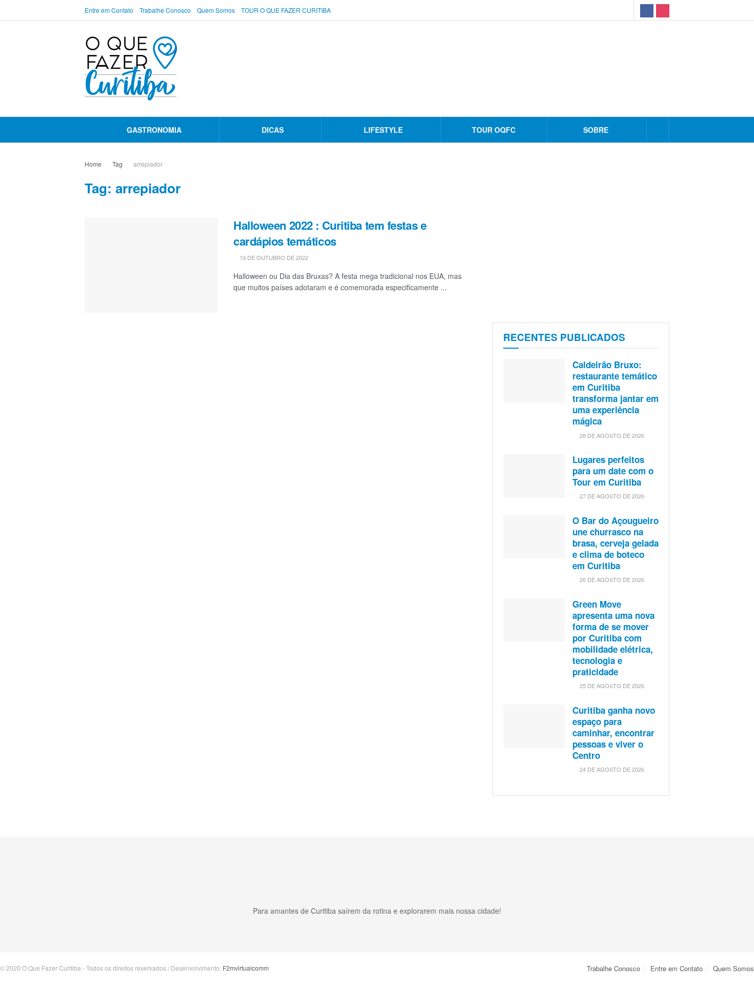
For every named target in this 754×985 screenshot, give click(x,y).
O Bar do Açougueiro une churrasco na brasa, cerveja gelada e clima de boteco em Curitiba (615, 543)
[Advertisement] (580, 230)
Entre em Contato (109, 10)
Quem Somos (216, 10)
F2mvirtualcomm (246, 967)
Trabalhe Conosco (165, 10)
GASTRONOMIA (154, 130)
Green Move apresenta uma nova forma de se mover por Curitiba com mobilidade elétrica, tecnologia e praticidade (613, 638)
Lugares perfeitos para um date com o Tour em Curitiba (612, 470)
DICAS (273, 130)
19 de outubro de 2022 (273, 257)
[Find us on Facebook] (646, 10)
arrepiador (148, 163)
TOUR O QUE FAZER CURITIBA (286, 10)
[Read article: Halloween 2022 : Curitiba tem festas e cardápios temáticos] (151, 265)
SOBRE (595, 130)
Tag (117, 163)
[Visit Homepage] (131, 68)
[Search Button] (658, 130)
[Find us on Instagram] (662, 10)
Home (93, 163)
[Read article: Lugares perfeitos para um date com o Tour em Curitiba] (534, 476)
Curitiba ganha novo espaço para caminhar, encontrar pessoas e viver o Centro (613, 732)
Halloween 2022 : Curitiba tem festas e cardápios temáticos (329, 233)
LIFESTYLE (383, 130)
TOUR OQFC (493, 130)
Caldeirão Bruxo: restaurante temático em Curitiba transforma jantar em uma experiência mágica (615, 392)
